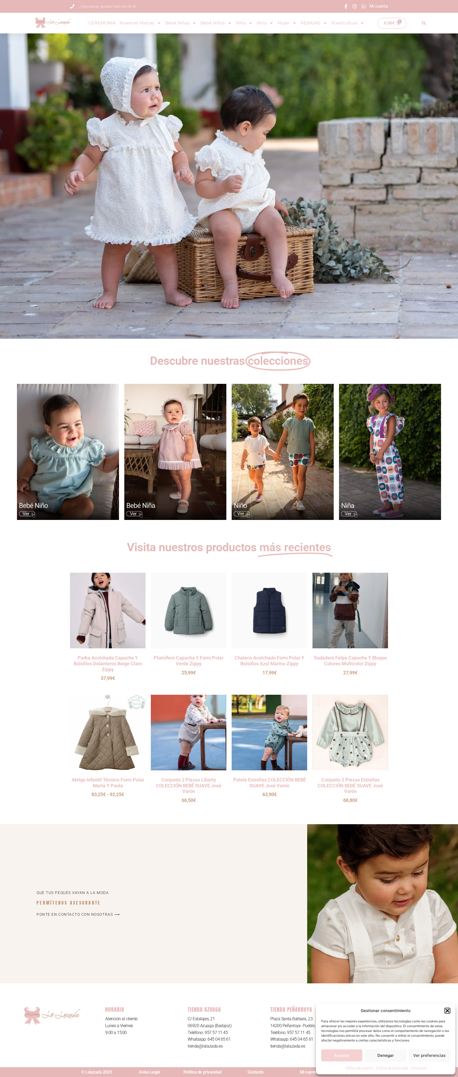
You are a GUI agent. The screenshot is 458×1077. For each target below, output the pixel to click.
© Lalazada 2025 (96, 1072)
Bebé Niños (212, 22)
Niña (241, 22)
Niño (262, 22)
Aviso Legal (149, 1072)
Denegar (385, 1055)
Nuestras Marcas (137, 22)
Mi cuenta (309, 1072)
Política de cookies (359, 1068)
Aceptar (342, 1055)
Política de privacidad (392, 1068)
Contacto (255, 1072)
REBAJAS (310, 22)
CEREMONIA (102, 22)
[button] (447, 1010)
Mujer (284, 22)
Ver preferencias (429, 1055)
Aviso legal (418, 1068)
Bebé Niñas (177, 22)
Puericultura (344, 22)
